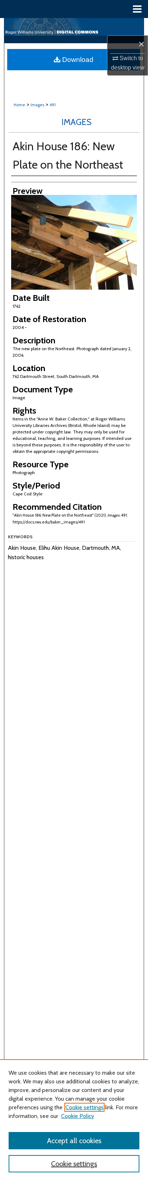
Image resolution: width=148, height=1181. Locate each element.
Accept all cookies (74, 1140)
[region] (74, 1120)
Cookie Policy (77, 1116)
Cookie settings (84, 1107)
